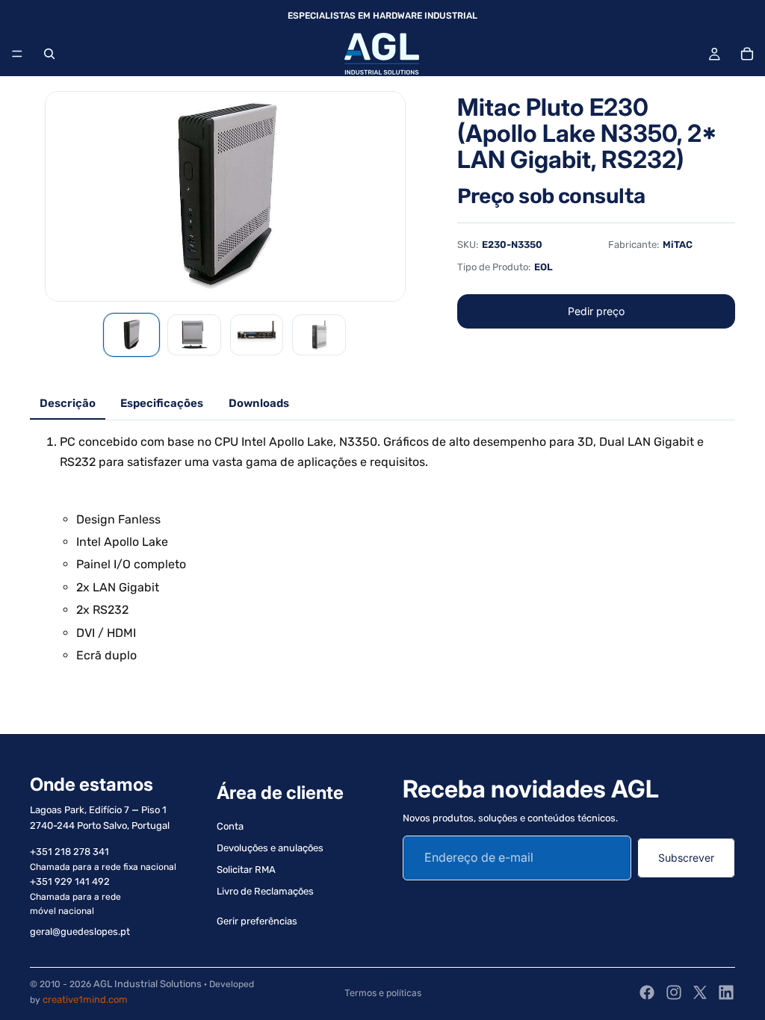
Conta (230, 827)
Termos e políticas (382, 992)
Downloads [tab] (259, 403)
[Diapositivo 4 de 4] (319, 334)
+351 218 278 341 (69, 851)
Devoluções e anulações (270, 848)
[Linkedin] (726, 992)
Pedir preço (596, 311)
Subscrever (686, 857)
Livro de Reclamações (265, 891)
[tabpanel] (382, 548)
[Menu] (17, 54)
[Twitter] (700, 992)
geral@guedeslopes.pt (80, 932)
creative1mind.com (85, 999)
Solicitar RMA (246, 869)
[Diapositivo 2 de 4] (194, 334)
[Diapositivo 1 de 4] (131, 334)
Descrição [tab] (68, 403)
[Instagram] (674, 992)
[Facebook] (647, 992)
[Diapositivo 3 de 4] (257, 334)
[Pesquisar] (49, 53)
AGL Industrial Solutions (147, 983)
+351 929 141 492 (70, 881)
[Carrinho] (747, 53)
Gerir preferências (257, 921)
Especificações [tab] (161, 403)
